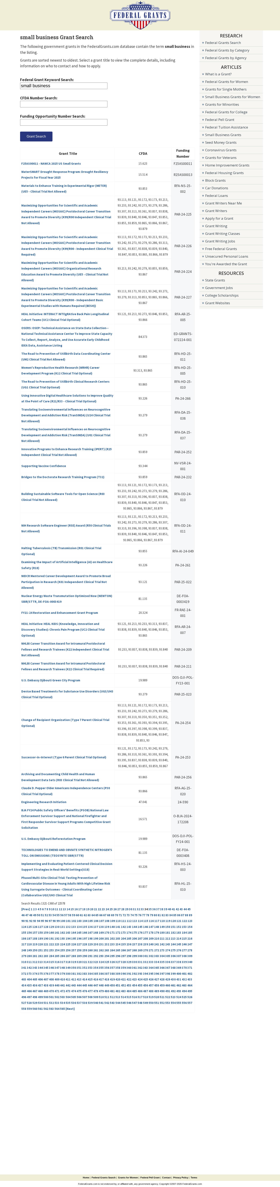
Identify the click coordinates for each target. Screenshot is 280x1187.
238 (140, 944)
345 (45, 968)
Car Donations (216, 188)
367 (167, 968)
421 (123, 979)
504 (68, 997)
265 (117, 950)
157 (34, 932)
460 (167, 985)
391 (128, 974)
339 (184, 962)
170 (106, 932)
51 (42, 915)
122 (184, 921)
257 (73, 950)
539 (90, 1003)
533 (57, 1003)
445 (84, 985)
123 (190, 921)
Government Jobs (219, 287)
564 (57, 1009)
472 (62, 991)
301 (145, 956)
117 (156, 921)
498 (34, 997)
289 (79, 956)
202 (112, 938)
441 (62, 985)
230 (95, 944)
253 (51, 950)
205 (128, 938)
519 (151, 997)
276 (178, 950)
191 (51, 938)
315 (51, 962)
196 (79, 938)
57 (65, 915)
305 (167, 956)
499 (40, 997)
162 (62, 932)
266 (123, 950)
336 (167, 962)
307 (178, 956)
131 (62, 927)
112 (129, 921)
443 (73, 985)
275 (173, 950)
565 (62, 1009)
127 (40, 927)
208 (145, 938)
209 (151, 938)
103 (79, 921)
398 (167, 974)
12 (60, 909)
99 (58, 921)
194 (68, 938)
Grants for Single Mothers (226, 89)
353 (90, 968)
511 (106, 997)
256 (68, 950)
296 (117, 956)
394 (145, 974)
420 (117, 979)
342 (29, 968)
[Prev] (25, 909)
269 (140, 950)
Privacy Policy (180, 1177)
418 (106, 979)
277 (184, 950)
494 (184, 991)
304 (162, 956)
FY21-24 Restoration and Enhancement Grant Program (59, 613)
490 (162, 991)
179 (156, 932)
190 (45, 938)
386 (101, 974)
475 (79, 991)
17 (80, 909)
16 (76, 909)
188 (34, 938)
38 (161, 909)
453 (128, 985)
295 (112, 956)
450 (112, 985)
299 (134, 956)
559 (29, 1009)
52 (46, 915)
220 (40, 944)
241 (156, 944)
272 (156, 950)
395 (151, 974)
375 (40, 974)
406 (40, 979)
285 (57, 956)
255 (62, 950)
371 (189, 968)
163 (68, 932)
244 (173, 944)
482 (117, 991)
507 (84, 997)
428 (162, 979)
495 (189, 991)
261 (95, 950)
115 (145, 921)
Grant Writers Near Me (223, 203)
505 (73, 997)
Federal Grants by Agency (226, 57)
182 (173, 932)
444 (79, 985)
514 (123, 997)
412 (73, 979)
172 (117, 932)
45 (189, 909)
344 (40, 968)
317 (62, 962)
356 (106, 968)
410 (62, 979)
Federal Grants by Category (227, 50)
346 (51, 968)
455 (140, 985)
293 (101, 956)
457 (151, 985)
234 (117, 944)
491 (167, 991)
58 (69, 915)
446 (90, 985)
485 (134, 991)
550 (151, 1003)
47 (26, 915)
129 (51, 927)
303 (156, 956)
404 (29, 979)
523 (173, 997)
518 (145, 997)
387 (106, 974)
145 (140, 927)
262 (101, 950)
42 (177, 909)
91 (26, 921)
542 (106, 1003)
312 (34, 962)
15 (72, 909)
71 (120, 915)
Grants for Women (128, 1177)
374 (34, 974)
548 (140, 1003)
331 (140, 962)
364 (151, 968)
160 (51, 932)
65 (97, 915)
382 (79, 974)
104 (84, 921)
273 (162, 950)
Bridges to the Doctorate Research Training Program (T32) (62, 477)
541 (101, 1003)
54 (54, 915)
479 (101, 991)
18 (83, 909)
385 (95, 974)
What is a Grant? (218, 74)
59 (73, 915)
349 (68, 968)
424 (140, 979)
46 (23, 915)
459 (162, 985)
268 (134, 950)
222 (51, 944)
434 (23, 985)
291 (90, 956)
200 (101, 938)
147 (151, 927)
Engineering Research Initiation (43, 802)
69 (112, 915)
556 (184, 1003)
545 (123, 1003)
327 (117, 962)
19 (87, 909)
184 (184, 932)
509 (95, 997)
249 (29, 950)
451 (117, 985)
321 (84, 962)
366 (162, 968)
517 (140, 997)
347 (57, 968)
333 (151, 962)
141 (117, 927)
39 (165, 909)
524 (178, 997)
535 (68, 1003)
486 (140, 991)
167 (90, 932)
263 (106, 950)
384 (90, 974)
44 (185, 909)
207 (140, 938)
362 (140, 968)
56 (62, 915)
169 (101, 932)
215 (184, 938)
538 (84, 1003)
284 (51, 956)
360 (128, 968)
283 (45, 956)
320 (79, 962)
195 (73, 938)
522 (167, 997)
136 (90, 927)
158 (40, 932)
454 (134, 985)
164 (73, 932)
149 (162, 927)
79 (151, 915)
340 (189, 962)
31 (134, 909)
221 (45, 944)
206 (134, 938)
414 (84, 979)
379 (62, 974)
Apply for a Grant (219, 218)
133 (73, 927)
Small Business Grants (223, 134)
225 (68, 944)
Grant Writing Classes (222, 233)
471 (57, 991)
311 (29, 962)
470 (51, 991)
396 (156, 974)
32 (138, 909)
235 (123, 944)
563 (51, 1009)
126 (34, 927)
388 (112, 974)
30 (130, 909)
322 (90, 962)
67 (104, 915)
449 (106, 985)
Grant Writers (216, 210)
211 (162, 938)
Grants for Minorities (222, 104)
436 (34, 985)
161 (57, 932)
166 (84, 932)
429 (167, 979)
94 (38, 921)
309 (189, 956)
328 (123, 962)
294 (106, 956)
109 (112, 921)
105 (90, 921)
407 (45, 979)
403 (23, 979)
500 (45, 997)
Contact (166, 1177)
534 (62, 1003)
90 (23, 921)
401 (184, 974)
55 (58, 915)
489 (156, 991)
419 (112, 979)
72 (124, 915)
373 (29, 974)
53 (50, 915)
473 (68, 991)
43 (181, 909)
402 (189, 974)
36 (154, 909)
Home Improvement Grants (227, 165)
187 (29, 938)
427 (156, 979)
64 (93, 915)
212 (167, 938)
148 (156, 927)
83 (167, 915)
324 (101, 962)
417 (101, 979)
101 (68, 921)
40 (169, 909)
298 (128, 956)
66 (100, 915)
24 (107, 909)
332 (145, 962)
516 (134, 997)
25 (111, 909)
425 (145, 979)
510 (101, 997)
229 (90, 944)
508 (90, 997)
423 (134, 979)
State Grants (215, 280)
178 (151, 932)
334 (156, 962)
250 (34, 950)
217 (23, 944)
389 (117, 974)
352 (84, 968)
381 (73, 974)
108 (107, 921)
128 (45, 927)
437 (40, 985)
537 (79, 1003)
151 (173, 927)
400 (178, 974)
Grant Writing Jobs (220, 241)
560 (34, 1009)
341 (23, 968)
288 (73, 956)
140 (112, 927)
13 (64, 909)
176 (140, 932)
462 (178, 985)
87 (182, 915)
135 (84, 927)
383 (84, 974)
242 (162, 944)
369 (178, 968)
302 (151, 956)
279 (23, 956)
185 (189, 932)
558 (23, 1009)
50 (38, 915)
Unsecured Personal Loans (226, 256)
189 (40, 938)
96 (46, 921)
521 (162, 997)
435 (29, 985)
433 (189, 979)
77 (143, 915)
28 (122, 909)
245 (178, 944)
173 (123, 932)
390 (123, 974)
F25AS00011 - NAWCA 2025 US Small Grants (51, 163)
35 (150, 909)
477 (90, 991)
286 (62, 956)
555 (178, 1003)
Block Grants (215, 180)
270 (145, 950)
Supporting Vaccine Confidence (43, 466)
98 (54, 921)
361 (134, 968)
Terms (194, 1177)
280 (29, 956)
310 (23, 962)
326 (112, 962)
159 (45, 932)
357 (112, 968)
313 (40, 962)
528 (29, 1003)
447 (95, 985)
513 (117, 997)
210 (156, 938)
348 (62, 968)
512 (112, 997)
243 (167, 944)
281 (34, 956)
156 (29, 932)
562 (45, 1009)
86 (178, 915)
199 (95, 938)
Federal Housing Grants (224, 172)
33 (142, 909)
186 (23, 938)
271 (151, 950)
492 (173, 991)
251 (40, 950)
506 (79, 997)
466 (29, 991)
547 (134, 1003)
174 (128, 932)
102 (73, 921)
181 (167, 932)
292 (95, 956)
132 (68, 927)
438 (45, 985)
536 (73, 1003)
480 (106, 991)
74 (132, 915)
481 (112, 991)
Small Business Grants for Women (232, 96)
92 (30, 921)
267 (128, 950)
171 (112, 932)
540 (95, 1003)
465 (23, 991)
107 (101, 921)
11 (56, 909)
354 (95, 968)
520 (156, 997)
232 (106, 944)
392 (134, 974)
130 (57, 927)
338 (178, 962)
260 (90, 950)
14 (68, 909)
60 (77, 915)
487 (145, 991)
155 (23, 932)
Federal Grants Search (223, 42)
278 (189, 950)
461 (173, 985)
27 (119, 909)
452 (123, 985)
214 (178, 938)
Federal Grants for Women (226, 81)
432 (184, 979)
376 (45, 974)
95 (42, 921)
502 (57, 997)
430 (173, 979)
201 (106, 938)
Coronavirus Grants (221, 150)
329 (128, 962)
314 (45, 962)
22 (99, 909)
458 (156, 985)
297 (123, 956)
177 (145, 932)
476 (84, 991)
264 (112, 950)
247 (189, 944)
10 (52, 909)
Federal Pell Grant (219, 119)
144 (134, 927)
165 (79, 932)
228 (84, 944)
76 (139, 915)
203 (117, 938)
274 (167, 950)
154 (189, 927)
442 (68, 985)
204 (123, 938)
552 (162, 1003)
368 (173, 968)
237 (134, 944)
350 (73, 968)
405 (34, 979)
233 (112, 944)
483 (123, 991)
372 (23, 974)
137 (95, 927)
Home (86, 1177)
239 (145, 944)
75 (136, 915)
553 (167, 1003)
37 (157, 909)
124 (23, 927)
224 (62, 944)
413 (79, 979)
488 (151, 991)
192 (57, 938)
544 (117, 1003)
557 (189, 1003)
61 (81, 915)
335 (162, 962)
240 (151, 944)
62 (85, 915)
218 (29, 944)
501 (51, 997)
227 (79, 944)
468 (40, 991)
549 (145, 1003)
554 (173, 1003)
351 (79, 968)
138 (101, 927)
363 (145, 968)
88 (186, 915)
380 (68, 974)
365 (156, 968)
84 (171, 915)
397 (162, 974)
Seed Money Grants (221, 142)
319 (73, 962)
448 (101, 985)
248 (23, 950)
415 (90, 979)
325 (106, 962)
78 (147, 915)
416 (95, 979)
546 (128, 1003)
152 (178, 927)
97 (50, 921)
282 (40, 956)
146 (145, 927)
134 (79, 927)
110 (118, 921)
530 (40, 1003)
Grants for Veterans (221, 157)
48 (30, 915)
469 (45, 991)
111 (123, 921)
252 (45, 950)
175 (134, 932)
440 (57, 985)
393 (140, 974)
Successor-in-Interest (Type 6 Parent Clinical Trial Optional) (63, 757)
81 (159, 915)
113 (134, 921)
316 (57, 962)
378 (57, 974)
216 (189, 938)
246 (184, 944)
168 (95, 932)
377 (51, 974)
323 (95, 962)
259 (84, 950)
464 (189, 985)
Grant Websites (217, 303)
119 (167, 921)
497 (29, 997)
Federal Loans (216, 195)
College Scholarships (222, 295)
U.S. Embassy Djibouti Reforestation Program (53, 839)
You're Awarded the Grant (226, 264)
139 (106, 927)
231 (101, 944)
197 (84, 938)
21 (95, 909)
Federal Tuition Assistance (226, 127)
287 (68, 956)
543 (112, 1003)
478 (95, 991)
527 (23, 1003)
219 (34, 944)
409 (57, 979)
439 (51, 985)
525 (184, 997)
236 (128, 944)
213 (173, 938)
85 (174, 915)
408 (51, 979)
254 (57, 950)
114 (140, 921)
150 (167, 927)
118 (162, 921)
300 (140, 956)
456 (145, 985)
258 (79, 950)
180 (162, 932)
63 (89, 915)
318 (68, 962)
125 (29, 927)
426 (151, 979)
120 (173, 921)
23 (103, 909)
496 (23, 997)
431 (178, 979)
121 (178, 921)
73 (128, 915)
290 (84, 956)
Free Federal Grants (221, 248)
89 (190, 915)
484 (128, 991)
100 (62, 921)
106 (95, 921)
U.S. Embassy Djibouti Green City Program (50, 680)
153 (184, 927)
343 (34, 968)
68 (108, 915)
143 (128, 927)
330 (134, 962)
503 (62, 997)
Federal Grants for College (226, 112)
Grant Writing (216, 226)
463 (184, 985)
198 (90, 938)
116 (151, 921)
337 (173, 962)
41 (173, 909)
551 (156, 1003)
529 (34, 1003)
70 (116, 915)
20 (91, 909)
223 (57, 944)
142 (123, 927)
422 (128, 979)
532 (51, 1003)
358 (117, 968)
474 (73, 991)
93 (34, 921)
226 (73, 944)
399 (173, 974)
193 (62, 938)
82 (163, 915)
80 (155, 915)
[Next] (70, 1009)
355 (101, 968)
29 (126, 909)
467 (34, 991)
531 (45, 1003)
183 (178, 932)
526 (189, 997)
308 (184, 956)
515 (128, 997)
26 (115, 909)
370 (184, 968)
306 (173, 956)
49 (34, 915)
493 (178, 991)
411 (68, 979)
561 (40, 1009)
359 (123, 968)
